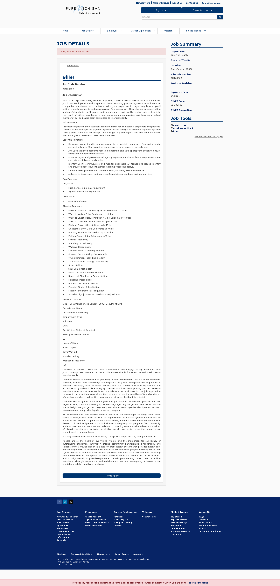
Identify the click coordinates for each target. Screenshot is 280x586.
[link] (83, 9)
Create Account (200, 10)
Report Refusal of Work (97, 523)
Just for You (63, 523)
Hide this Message (198, 582)
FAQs (201, 517)
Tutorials (61, 540)
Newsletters (143, 3)
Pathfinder (119, 517)
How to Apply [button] (112, 475)
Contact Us (192, 3)
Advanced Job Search (67, 517)
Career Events (161, 3)
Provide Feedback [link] (183, 128)
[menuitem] (65, 31)
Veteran (168, 30)
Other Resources (65, 531)
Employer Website (180, 60)
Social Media (205, 523)
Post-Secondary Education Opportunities (179, 526)
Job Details (73, 65)
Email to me (179, 125)
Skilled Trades (193, 30)
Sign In (159, 10)
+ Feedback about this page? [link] (209, 136)
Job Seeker (87, 30)
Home (65, 30)
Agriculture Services (95, 520)
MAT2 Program (121, 520)
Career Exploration (141, 30)
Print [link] (176, 131)
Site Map (61, 554)
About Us (177, 3)
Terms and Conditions (210, 531)
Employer (112, 30)
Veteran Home (149, 517)
